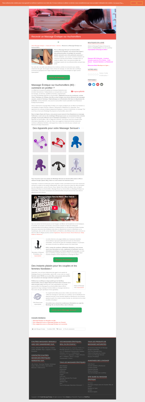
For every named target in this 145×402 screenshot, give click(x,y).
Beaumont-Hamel (65, 232)
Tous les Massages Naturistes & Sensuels (71, 385)
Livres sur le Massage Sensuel (96, 354)
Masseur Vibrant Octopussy (76, 159)
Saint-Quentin (49, 366)
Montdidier (38, 349)
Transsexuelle (63, 358)
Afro (61, 356)
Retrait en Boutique (93, 371)
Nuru (61, 383)
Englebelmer (57, 232)
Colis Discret (91, 364)
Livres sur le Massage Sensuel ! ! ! (65, 310)
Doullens (52, 347)
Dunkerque (53, 364)
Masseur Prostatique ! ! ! (65, 260)
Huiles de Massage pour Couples (96, 353)
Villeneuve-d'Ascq (40, 366)
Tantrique (62, 381)
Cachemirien (63, 369)
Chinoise (62, 353)
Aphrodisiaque (63, 365)
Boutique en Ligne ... (104, 65)
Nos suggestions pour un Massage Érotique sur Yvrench (49, 322)
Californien (62, 371)
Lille (32, 364)
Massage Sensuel (64, 349)
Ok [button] (137, 3)
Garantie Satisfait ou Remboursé (96, 365)
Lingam (62, 374)
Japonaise (71, 354)
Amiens (33, 347)
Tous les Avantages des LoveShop (97, 372)
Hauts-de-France (50, 45)
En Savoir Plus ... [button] (118, 3)
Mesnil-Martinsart (75, 232)
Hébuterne (39, 234)
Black (77, 354)
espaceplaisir (37, 256)
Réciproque (63, 379)
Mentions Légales (92, 391)
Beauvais (33, 367)
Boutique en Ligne (93, 388)
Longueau (48, 349)
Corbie (33, 349)
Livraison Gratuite (92, 367)
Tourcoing (41, 364)
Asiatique (81, 351)
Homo (70, 358)
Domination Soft (64, 372)
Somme (59, 45)
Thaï (66, 381)
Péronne (47, 347)
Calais (33, 366)
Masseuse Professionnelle (72, 351)
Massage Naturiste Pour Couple (68, 378)
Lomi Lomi (62, 376)
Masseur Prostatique (93, 356)
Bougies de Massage (93, 349)
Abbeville (38, 347)
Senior (71, 356)
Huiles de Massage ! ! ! (58, 77)
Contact (90, 390)
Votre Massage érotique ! (38, 45)
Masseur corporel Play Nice (58, 159)
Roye (43, 349)
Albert (42, 347)
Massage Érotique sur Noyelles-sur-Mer (44, 320)
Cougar (77, 356)
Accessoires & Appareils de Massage (97, 347)
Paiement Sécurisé (93, 369)
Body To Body (63, 367)
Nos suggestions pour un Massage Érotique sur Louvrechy (50, 324)
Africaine (82, 354)
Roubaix (47, 364)
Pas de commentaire (69, 329)
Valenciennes (41, 367)
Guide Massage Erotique (39, 329)
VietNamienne (75, 353)
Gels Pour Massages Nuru (95, 351)
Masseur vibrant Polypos (76, 136)
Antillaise (66, 356)
